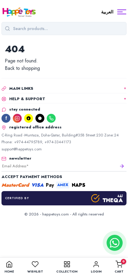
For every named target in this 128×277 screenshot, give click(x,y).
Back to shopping (22, 68)
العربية (107, 12)
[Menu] (122, 11)
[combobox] (68, 28)
